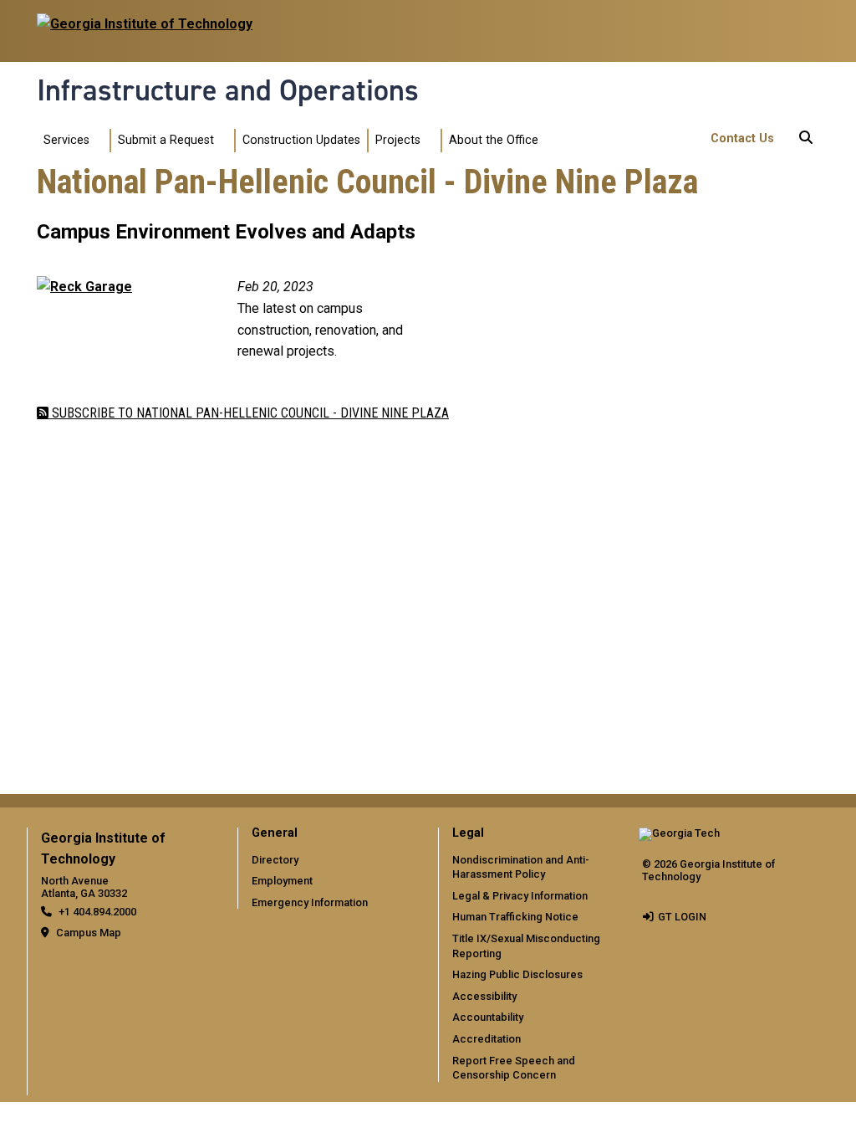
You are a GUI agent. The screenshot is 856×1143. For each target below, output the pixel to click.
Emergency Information (310, 902)
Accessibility (484, 996)
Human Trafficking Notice (515, 916)
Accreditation (486, 1039)
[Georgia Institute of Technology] (144, 24)
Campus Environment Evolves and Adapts (226, 231)
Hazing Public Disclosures (517, 974)
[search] (805, 141)
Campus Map (88, 932)
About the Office (493, 140)
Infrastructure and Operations (228, 90)
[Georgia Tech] (679, 839)
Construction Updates (301, 140)
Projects (397, 140)
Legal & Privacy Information (520, 895)
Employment (282, 880)
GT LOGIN (682, 916)
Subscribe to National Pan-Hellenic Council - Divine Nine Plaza (248, 413)
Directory (275, 859)
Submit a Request (166, 140)
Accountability (487, 1017)
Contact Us (742, 138)
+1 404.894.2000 (97, 911)
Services (66, 140)
